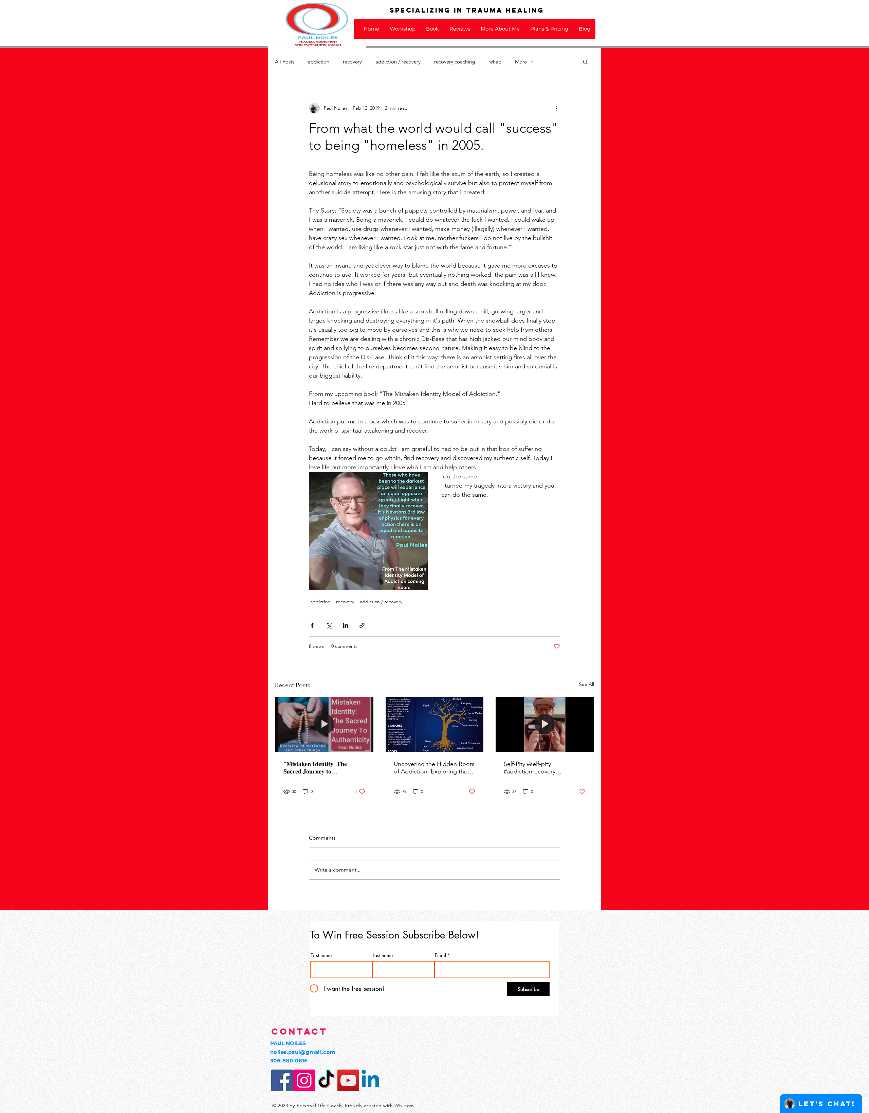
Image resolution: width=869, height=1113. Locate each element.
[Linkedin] (370, 1080)
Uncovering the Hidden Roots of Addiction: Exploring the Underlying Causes (434, 767)
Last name (383, 955)
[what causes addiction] (435, 724)
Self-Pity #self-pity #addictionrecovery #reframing (529, 767)
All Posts (284, 61)
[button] (585, 61)
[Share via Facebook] (312, 625)
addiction (318, 61)
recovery (352, 61)
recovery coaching (454, 61)
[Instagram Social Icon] (304, 1080)
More (521, 61)
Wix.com (404, 1105)
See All (586, 684)
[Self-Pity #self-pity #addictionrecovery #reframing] (545, 724)
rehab (494, 61)
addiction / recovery (398, 61)
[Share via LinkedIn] (345, 625)
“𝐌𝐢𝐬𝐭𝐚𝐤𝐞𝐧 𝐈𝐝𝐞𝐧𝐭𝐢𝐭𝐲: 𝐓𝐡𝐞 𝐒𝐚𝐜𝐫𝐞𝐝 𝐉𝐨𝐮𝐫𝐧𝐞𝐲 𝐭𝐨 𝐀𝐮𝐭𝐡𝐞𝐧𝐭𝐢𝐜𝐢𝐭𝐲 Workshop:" (317, 767)
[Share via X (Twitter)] (329, 625)
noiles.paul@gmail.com (302, 1052)
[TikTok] (326, 1080)
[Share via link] (362, 625)
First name (321, 955)
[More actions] (556, 108)
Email (440, 955)
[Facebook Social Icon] (282, 1080)
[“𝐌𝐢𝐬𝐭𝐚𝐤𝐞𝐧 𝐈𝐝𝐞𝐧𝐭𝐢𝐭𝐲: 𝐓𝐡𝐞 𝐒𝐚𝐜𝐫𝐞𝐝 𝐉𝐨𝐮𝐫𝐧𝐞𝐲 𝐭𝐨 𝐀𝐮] (324, 724)
